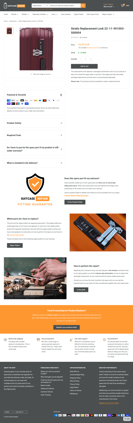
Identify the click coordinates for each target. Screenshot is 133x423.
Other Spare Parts (93, 14)
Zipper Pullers (78, 14)
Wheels (24, 14)
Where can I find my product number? (50, 373)
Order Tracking (46, 395)
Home (6, 14)
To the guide (81, 290)
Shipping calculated (93, 48)
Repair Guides (107, 14)
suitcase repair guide (17, 235)
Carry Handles (65, 14)
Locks (53, 14)
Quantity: (74, 59)
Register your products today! (66, 327)
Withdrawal (74, 394)
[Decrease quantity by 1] (80, 59)
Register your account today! (109, 403)
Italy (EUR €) (19, 412)
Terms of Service (75, 390)
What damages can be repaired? (52, 377)
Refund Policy (74, 381)
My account (108, 7)
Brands (13, 14)
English (7, 412)
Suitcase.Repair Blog (77, 375)
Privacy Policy (75, 384)
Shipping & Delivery (47, 388)
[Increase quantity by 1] (91, 59)
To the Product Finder (74, 202)
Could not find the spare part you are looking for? (52, 381)
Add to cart (84, 66)
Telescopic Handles (39, 14)
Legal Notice (74, 387)
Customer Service (47, 392)
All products (13, 21)
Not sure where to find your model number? (42, 9)
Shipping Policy (75, 378)
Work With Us (74, 371)
